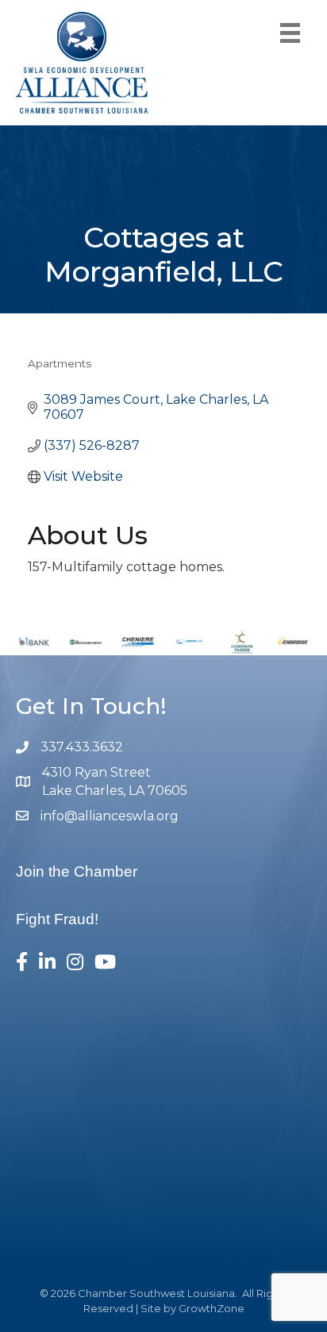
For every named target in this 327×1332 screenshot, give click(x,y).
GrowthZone (211, 1308)
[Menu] (290, 33)
